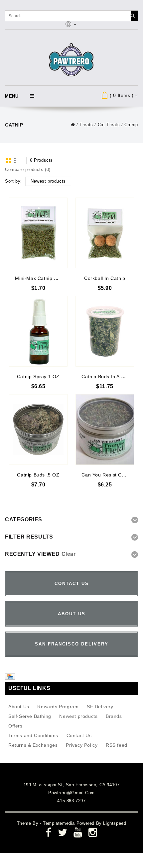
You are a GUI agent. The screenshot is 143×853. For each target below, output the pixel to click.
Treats (86, 124)
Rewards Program (57, 706)
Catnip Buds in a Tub (105, 376)
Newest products (78, 716)
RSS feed (116, 745)
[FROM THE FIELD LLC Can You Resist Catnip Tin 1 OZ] (105, 429)
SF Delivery (100, 706)
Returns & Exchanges (33, 745)
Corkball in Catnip (104, 278)
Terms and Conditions (33, 735)
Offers (15, 725)
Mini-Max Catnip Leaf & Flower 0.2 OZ (59, 278)
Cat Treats (109, 124)
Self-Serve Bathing (29, 716)
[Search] (132, 16)
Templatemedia (59, 823)
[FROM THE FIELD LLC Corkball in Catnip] (105, 233)
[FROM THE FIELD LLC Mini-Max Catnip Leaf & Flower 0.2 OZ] (38, 233)
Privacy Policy (81, 745)
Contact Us (79, 735)
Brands (114, 716)
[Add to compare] (62, 212)
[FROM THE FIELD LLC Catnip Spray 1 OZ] (38, 331)
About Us (18, 706)
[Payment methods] (11, 678)
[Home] (73, 124)
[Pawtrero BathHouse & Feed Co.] (72, 60)
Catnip (131, 124)
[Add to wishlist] (62, 203)
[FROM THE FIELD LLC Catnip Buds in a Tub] (105, 331)
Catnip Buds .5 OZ (38, 474)
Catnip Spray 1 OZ (38, 376)
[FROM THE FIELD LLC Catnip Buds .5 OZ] (38, 429)
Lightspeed (114, 823)
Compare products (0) (28, 169)
